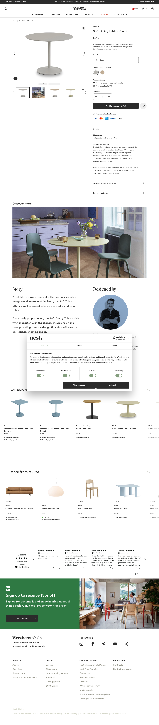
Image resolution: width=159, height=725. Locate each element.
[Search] (6, 8)
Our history (18, 669)
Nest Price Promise (89, 669)
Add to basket (116, 106)
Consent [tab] (44, 346)
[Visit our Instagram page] (81, 644)
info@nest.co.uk (125, 170)
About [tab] (114, 346)
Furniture (37, 14)
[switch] (66, 375)
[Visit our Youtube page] (115, 644)
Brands (89, 14)
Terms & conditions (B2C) (24, 713)
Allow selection (79, 385)
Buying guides (53, 681)
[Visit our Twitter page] (126, 644)
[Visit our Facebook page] (92, 644)
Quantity (96, 91)
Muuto (96, 26)
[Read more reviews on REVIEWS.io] (22, 567)
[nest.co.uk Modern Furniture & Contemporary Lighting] (79, 8)
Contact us (85, 673)
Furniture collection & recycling (95, 694)
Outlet (104, 14)
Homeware (72, 14)
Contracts (121, 14)
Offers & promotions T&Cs (113, 713)
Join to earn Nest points (15, 2)
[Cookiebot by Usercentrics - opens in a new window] (115, 338)
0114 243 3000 (31, 642)
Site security (71, 713)
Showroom (51, 669)
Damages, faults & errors (92, 698)
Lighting (55, 14)
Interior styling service (57, 673)
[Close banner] (128, 338)
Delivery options (100, 193)
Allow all (112, 385)
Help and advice (87, 677)
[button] (34, 559)
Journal (49, 664)
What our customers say (24, 677)
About (15, 664)
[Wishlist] (147, 8)
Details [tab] (79, 346)
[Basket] (152, 8)
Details (96, 129)
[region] (89, 559)
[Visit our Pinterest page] (104, 644)
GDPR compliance (89, 713)
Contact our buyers (122, 669)
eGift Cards (52, 685)
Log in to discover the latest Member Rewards (79, 2)
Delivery (83, 681)
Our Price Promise (146, 2)
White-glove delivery (90, 685)
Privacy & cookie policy (51, 713)
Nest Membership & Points (92, 664)
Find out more (22, 618)
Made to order (86, 690)
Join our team (19, 673)
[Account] (143, 8)
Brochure (50, 677)
